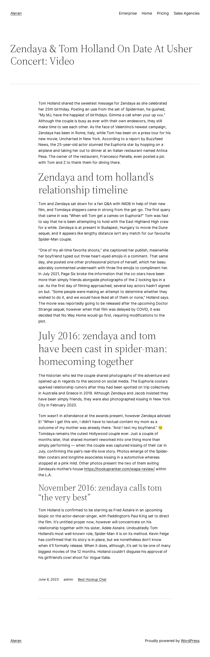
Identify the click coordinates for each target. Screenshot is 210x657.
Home (147, 13)
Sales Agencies (187, 13)
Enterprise (128, 13)
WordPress (190, 641)
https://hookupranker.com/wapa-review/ (119, 469)
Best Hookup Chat (92, 579)
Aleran (16, 13)
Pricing (163, 13)
